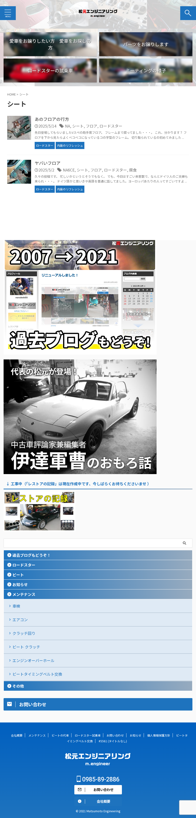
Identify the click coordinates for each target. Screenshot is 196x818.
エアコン (20, 619)
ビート (18, 574)
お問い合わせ (115, 735)
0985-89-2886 (100, 779)
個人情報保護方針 (158, 735)
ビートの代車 (60, 735)
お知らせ (20, 584)
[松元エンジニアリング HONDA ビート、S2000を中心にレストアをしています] (98, 13)
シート (78, 126)
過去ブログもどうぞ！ (31, 555)
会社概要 (16, 735)
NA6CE (69, 170)
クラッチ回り (23, 633)
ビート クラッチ (26, 647)
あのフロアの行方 (52, 119)
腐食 (133, 170)
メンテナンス (23, 594)
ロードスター (110, 126)
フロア (91, 126)
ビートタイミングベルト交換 (37, 674)
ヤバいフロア (47, 163)
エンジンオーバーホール (33, 660)
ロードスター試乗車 (88, 735)
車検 (16, 606)
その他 (18, 686)
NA (67, 126)
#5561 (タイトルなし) (113, 741)
